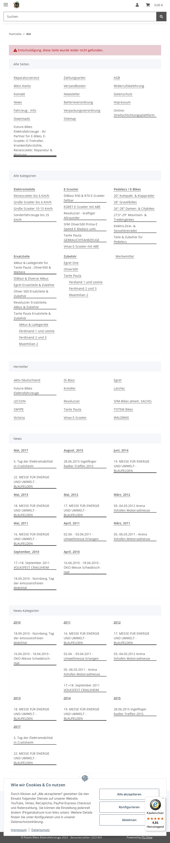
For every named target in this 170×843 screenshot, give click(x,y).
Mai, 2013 (21, 494)
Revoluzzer (72, 401)
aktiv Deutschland (27, 380)
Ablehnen (129, 820)
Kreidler (70, 388)
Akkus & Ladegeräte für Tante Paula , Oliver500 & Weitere (32, 267)
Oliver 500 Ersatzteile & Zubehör (31, 293)
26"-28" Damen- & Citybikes (134, 208)
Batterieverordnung (78, 102)
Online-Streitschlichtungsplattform (134, 112)
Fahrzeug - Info (25, 110)
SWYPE (19, 409)
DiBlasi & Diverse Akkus (31, 278)
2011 (67, 622)
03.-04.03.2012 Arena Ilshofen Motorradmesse (132, 508)
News (18, 102)
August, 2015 (73, 450)
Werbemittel (125, 256)
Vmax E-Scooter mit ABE (81, 246)
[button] (137, 4)
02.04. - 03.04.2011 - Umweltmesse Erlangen (81, 536)
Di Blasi (69, 380)
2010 (17, 622)
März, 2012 (122, 494)
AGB (117, 78)
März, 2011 (122, 523)
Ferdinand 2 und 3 (32, 337)
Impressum (19, 830)
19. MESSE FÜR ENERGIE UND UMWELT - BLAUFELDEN (131, 466)
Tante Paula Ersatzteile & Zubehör (32, 315)
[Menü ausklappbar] (6, 3)
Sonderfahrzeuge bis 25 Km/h (31, 217)
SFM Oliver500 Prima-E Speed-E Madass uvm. (80, 226)
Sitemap (70, 118)
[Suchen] (161, 16)
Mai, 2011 (21, 523)
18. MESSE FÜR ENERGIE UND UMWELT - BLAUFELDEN (31, 510)
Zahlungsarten (74, 78)
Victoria (19, 417)
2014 (67, 698)
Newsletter (72, 94)
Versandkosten (75, 86)
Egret (118, 380)
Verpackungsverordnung (82, 110)
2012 (117, 622)
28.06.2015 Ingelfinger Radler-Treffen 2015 (80, 463)
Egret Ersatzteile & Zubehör (34, 285)
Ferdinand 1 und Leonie (36, 331)
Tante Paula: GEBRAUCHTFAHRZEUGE (81, 237)
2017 (17, 727)
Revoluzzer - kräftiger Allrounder (79, 215)
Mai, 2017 (21, 450)
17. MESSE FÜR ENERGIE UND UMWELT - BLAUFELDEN (81, 510)
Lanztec (119, 388)
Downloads (22, 118)
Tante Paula (72, 275)
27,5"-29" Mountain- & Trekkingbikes (130, 217)
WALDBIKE (121, 417)
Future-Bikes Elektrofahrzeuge (26, 390)
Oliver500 (71, 269)
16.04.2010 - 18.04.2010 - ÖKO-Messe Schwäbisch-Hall (82, 567)
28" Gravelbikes (125, 202)
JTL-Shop (147, 837)
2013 (17, 698)
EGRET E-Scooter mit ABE (82, 207)
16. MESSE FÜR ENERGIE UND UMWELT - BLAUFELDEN (31, 539)
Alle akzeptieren (129, 794)
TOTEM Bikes (123, 409)
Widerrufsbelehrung (129, 86)
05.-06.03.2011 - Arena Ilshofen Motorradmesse (132, 536)
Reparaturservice (26, 78)
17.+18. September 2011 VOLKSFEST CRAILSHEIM (32, 565)
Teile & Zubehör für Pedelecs (128, 239)
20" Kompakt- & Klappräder (134, 196)
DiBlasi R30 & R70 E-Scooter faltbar (84, 198)
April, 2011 (72, 523)
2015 (117, 698)
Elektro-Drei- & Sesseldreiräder (125, 228)
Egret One (71, 263)
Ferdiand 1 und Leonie (85, 282)
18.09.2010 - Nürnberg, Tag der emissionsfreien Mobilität (34, 583)
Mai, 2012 (71, 494)
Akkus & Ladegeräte (33, 324)
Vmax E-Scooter (75, 417)
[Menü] (163, 799)
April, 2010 (72, 552)
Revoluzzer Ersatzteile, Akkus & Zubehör (30, 304)
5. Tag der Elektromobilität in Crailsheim (33, 463)
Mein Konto (22, 86)
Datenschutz (40, 830)
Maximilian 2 (28, 344)
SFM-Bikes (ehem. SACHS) (132, 401)
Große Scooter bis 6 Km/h (33, 202)
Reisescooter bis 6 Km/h (31, 196)
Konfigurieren (129, 807)
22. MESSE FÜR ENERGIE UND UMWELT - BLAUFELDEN (31, 481)
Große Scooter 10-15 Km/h (33, 208)
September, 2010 (26, 552)
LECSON (20, 401)
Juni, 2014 (121, 450)
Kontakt (19, 94)
